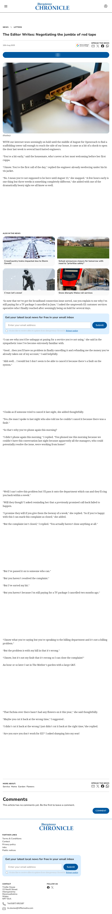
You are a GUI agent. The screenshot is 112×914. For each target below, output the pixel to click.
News (5, 27)
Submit (100, 325)
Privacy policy (9, 844)
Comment (101, 810)
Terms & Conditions (11, 838)
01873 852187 (17, 903)
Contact (6, 841)
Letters (18, 27)
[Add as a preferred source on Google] (83, 45)
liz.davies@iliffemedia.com (20, 908)
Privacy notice (72, 331)
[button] (5, 6)
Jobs (4, 847)
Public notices (9, 850)
